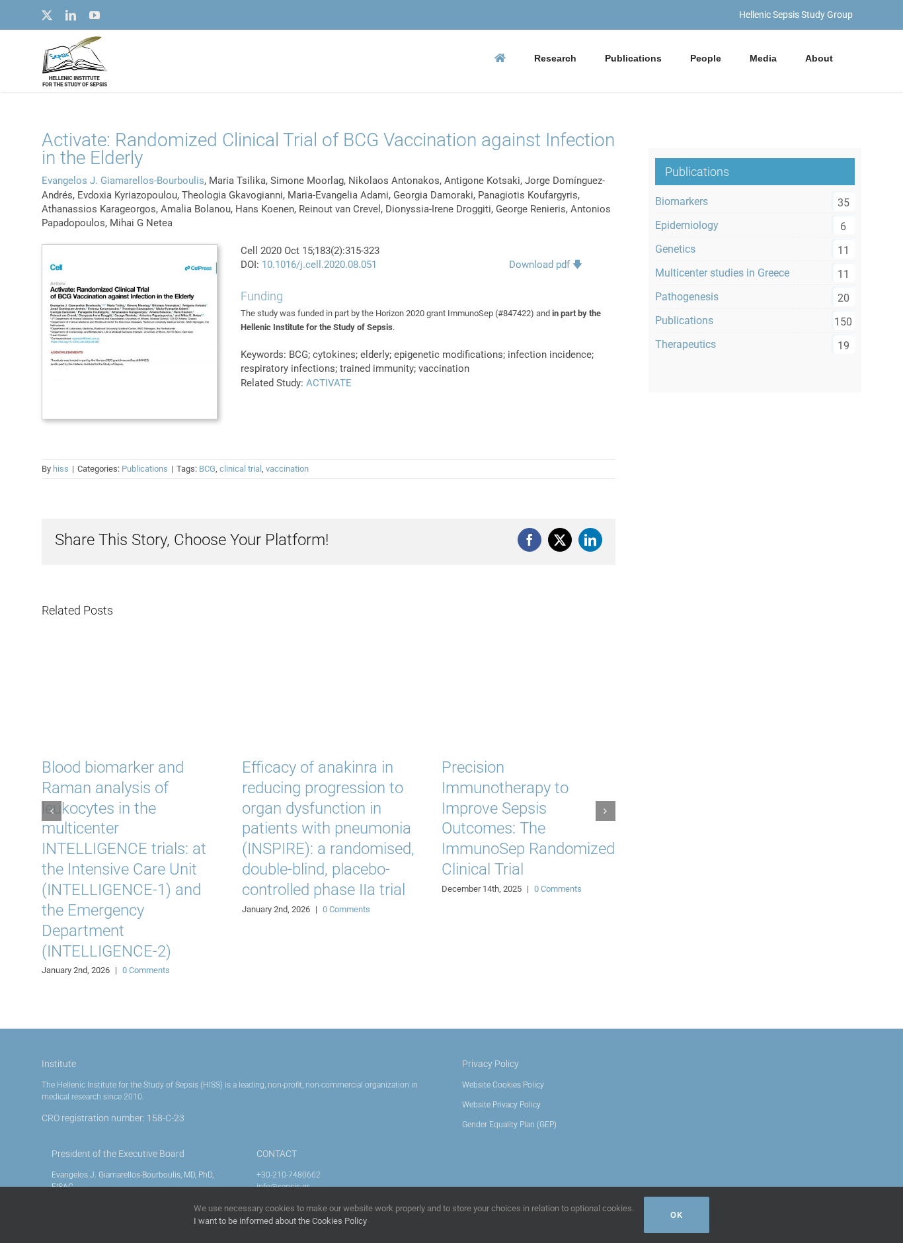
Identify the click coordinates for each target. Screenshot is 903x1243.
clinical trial (240, 469)
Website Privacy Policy (501, 1104)
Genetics (675, 249)
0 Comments (146, 970)
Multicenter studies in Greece (722, 273)
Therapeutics (685, 344)
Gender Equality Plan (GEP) (509, 1124)
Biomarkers (681, 201)
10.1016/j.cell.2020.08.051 (319, 265)
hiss (61, 469)
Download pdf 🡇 (545, 265)
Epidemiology (687, 225)
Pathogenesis (687, 296)
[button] (51, 811)
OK (676, 1215)
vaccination (287, 469)
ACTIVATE (329, 383)
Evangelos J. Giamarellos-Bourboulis (123, 181)
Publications (145, 469)
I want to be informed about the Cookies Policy (280, 1221)
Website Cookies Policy (503, 1085)
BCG (207, 469)
